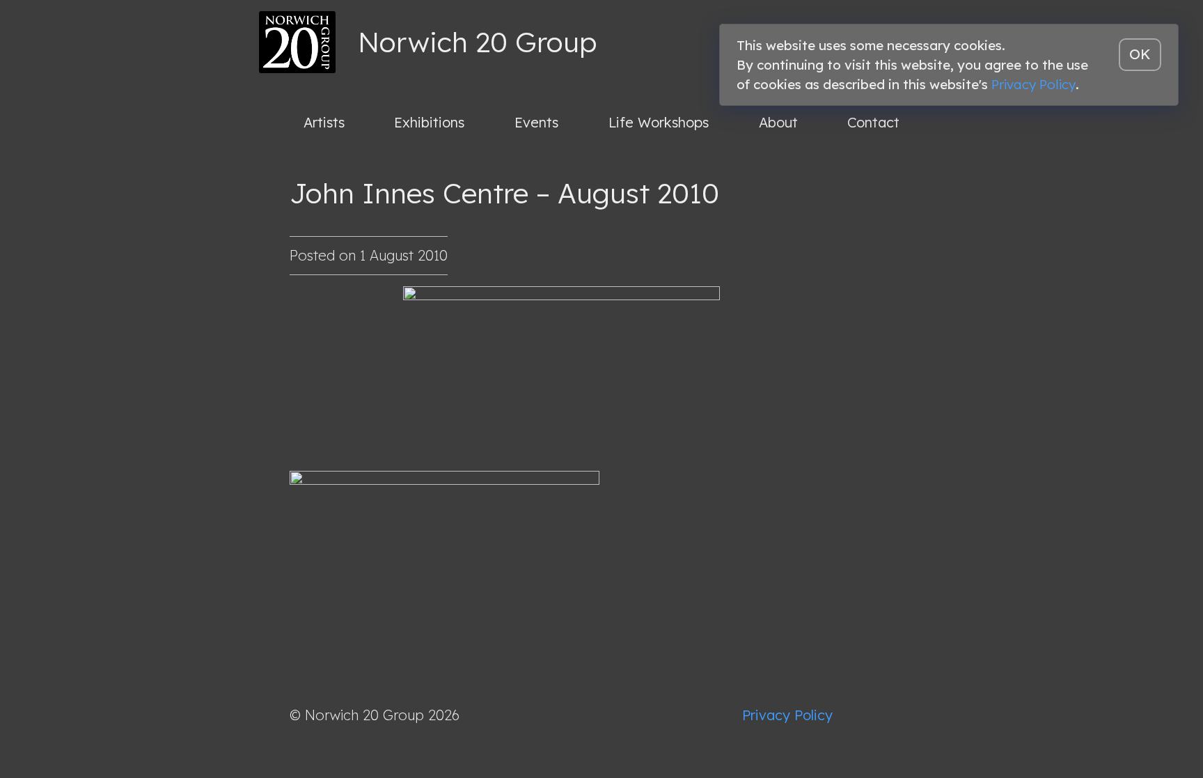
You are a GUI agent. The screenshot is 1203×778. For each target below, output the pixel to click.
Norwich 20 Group (477, 41)
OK (1140, 54)
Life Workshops (658, 122)
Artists (324, 122)
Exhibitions (429, 122)
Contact (873, 122)
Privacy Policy (787, 715)
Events (536, 122)
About (778, 122)
